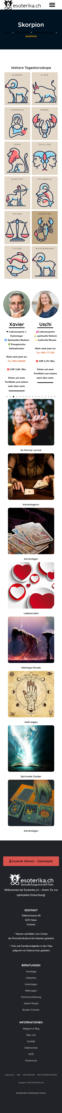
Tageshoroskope (44, 32)
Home (7, 32)
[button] (52, 5)
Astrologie (22, 32)
